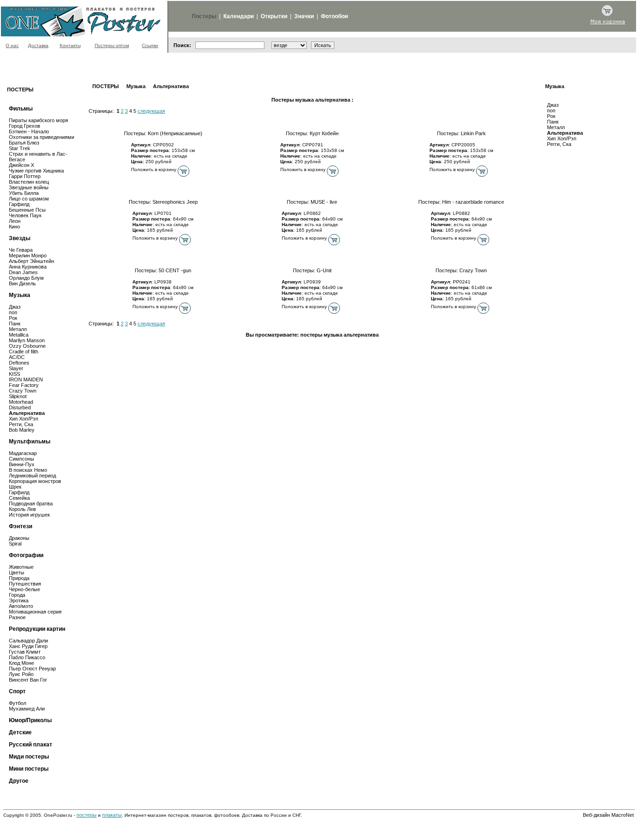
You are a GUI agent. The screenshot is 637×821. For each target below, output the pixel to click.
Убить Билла (24, 193)
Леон (15, 221)
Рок (551, 116)
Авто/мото (21, 606)
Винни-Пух (22, 464)
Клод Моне (21, 663)
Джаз (553, 105)
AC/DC (17, 357)
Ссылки (150, 45)
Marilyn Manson (27, 340)
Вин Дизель (22, 283)
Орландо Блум (26, 278)
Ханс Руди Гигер (28, 646)
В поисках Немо (28, 470)
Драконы (19, 538)
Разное (17, 617)
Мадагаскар (23, 453)
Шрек (15, 487)
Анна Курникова (28, 266)
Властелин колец (29, 182)
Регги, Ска (559, 144)
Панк (553, 121)
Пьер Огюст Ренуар (32, 668)
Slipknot (18, 396)
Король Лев (22, 509)
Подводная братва (31, 503)
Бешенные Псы (27, 210)
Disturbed (20, 407)
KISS (14, 374)
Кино (14, 226)
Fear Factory (24, 385)
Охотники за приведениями (41, 137)
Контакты (70, 45)
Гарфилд (19, 204)
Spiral (15, 543)
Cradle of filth (23, 351)
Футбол (17, 703)
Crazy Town (22, 390)
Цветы (16, 572)
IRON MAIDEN (26, 379)
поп (551, 110)
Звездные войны (28, 187)
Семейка (19, 498)
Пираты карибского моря (38, 120)
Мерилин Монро (28, 255)
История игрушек (29, 514)
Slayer (16, 368)
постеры (86, 815)
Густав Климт (25, 652)
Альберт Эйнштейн (31, 261)
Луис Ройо (21, 674)
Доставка (38, 45)
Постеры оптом (112, 45)
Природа (19, 578)
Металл (556, 127)
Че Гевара (21, 250)
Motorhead (21, 402)
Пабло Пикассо (27, 657)
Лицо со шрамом (29, 198)
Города (17, 595)
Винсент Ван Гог (28, 680)
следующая (151, 111)
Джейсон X (21, 165)
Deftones (19, 363)
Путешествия (25, 583)
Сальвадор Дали (28, 640)
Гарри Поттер (25, 176)
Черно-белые (24, 589)
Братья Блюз (24, 142)
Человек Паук (25, 215)
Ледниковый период (32, 475)
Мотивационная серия (35, 611)
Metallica (18, 335)
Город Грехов (24, 126)
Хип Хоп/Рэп (561, 138)
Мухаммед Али (27, 708)
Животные (21, 567)
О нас (12, 45)
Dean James (23, 272)
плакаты (112, 815)
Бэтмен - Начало (29, 131)
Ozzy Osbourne (27, 346)
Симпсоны (21, 459)
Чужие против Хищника (36, 170)
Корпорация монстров (35, 481)
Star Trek (19, 148)
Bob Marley (22, 430)
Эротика (18, 600)
